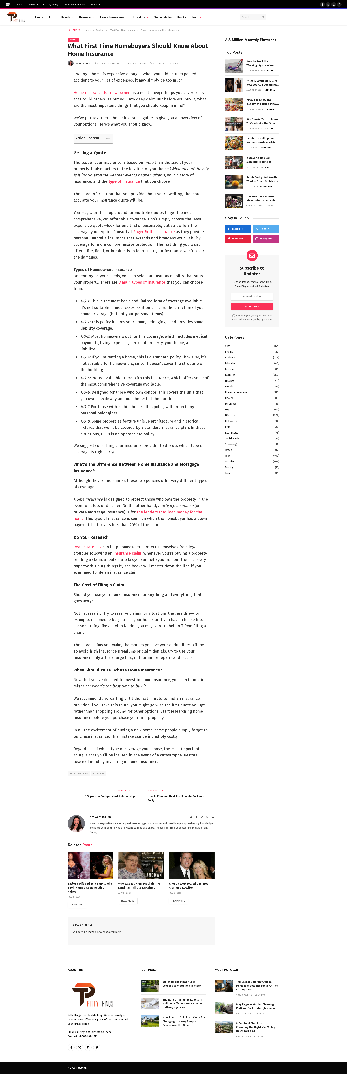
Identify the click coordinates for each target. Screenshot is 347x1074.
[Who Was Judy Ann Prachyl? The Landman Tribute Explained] (141, 865)
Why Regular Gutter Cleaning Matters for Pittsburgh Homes (255, 1006)
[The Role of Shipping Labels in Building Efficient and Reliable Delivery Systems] (150, 1004)
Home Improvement (113, 17)
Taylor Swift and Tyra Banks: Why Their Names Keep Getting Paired (90, 887)
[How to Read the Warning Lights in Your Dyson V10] (234, 66)
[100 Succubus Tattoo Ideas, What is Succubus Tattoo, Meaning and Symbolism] (234, 201)
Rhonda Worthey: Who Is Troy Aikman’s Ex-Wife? (188, 885)
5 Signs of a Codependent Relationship (110, 796)
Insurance (98, 773)
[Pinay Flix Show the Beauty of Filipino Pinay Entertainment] (234, 104)
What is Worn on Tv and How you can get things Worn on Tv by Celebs (261, 83)
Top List (73, 40)
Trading (229, 467)
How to (229, 398)
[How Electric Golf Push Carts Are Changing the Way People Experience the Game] (150, 1021)
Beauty (66, 17)
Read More (77, 905)
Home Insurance (79, 773)
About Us (95, 4)
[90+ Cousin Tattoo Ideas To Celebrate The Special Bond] (234, 124)
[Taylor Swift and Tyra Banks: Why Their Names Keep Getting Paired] (90, 865)
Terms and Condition (74, 4)
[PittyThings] (15, 17)
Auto (52, 17)
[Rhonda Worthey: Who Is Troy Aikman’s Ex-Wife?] (192, 865)
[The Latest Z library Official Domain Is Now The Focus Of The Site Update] (224, 986)
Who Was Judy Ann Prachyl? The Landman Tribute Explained (139, 885)
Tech (194, 17)
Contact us (32, 4)
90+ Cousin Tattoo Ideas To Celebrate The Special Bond (262, 121)
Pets (227, 426)
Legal (228, 409)
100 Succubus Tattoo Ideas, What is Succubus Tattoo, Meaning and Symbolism (262, 198)
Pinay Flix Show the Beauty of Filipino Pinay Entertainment (261, 102)
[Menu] (8, 5)
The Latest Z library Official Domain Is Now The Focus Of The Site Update (257, 985)
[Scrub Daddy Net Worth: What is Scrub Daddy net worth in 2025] (234, 182)
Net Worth (266, 186)
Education (230, 363)
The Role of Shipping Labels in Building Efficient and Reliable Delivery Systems (182, 1003)
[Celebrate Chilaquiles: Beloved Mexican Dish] (234, 143)
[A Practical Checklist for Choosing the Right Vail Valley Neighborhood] (224, 1027)
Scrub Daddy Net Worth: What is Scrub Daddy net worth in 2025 (262, 179)
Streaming (231, 444)
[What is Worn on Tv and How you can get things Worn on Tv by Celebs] (234, 85)
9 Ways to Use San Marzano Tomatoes (258, 159)
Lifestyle (139, 17)
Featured (270, 109)
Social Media (163, 17)
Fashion (229, 369)
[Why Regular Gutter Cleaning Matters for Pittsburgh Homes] (224, 1008)
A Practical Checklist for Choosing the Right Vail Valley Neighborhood (255, 1027)
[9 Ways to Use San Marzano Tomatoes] (234, 162)
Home (19, 4)
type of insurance (124, 181)
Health (181, 17)
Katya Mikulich (87, 63)
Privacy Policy (50, 4)
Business (85, 17)
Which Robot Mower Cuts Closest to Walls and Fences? (182, 983)
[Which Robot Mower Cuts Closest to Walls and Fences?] (150, 986)
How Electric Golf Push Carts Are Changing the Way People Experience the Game (184, 1021)
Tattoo (271, 70)
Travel (228, 473)
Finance (229, 380)
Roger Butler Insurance (154, 231)
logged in (93, 932)
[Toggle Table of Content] (105, 138)
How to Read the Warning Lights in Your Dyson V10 (261, 63)
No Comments (160, 63)
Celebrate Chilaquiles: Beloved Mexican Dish (260, 140)
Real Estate (231, 432)
